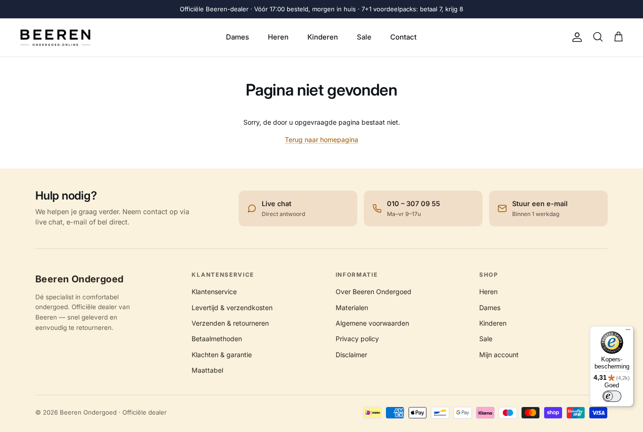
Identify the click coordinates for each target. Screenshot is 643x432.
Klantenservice (214, 292)
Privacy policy (357, 339)
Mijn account (499, 355)
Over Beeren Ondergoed (373, 292)
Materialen (352, 308)
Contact (403, 36)
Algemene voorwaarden (372, 323)
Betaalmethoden (217, 339)
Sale (364, 36)
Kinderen (322, 36)
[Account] (575, 37)
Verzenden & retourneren (230, 323)
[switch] (612, 396)
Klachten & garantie (222, 355)
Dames (237, 36)
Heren (278, 36)
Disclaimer (351, 355)
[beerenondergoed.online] (55, 37)
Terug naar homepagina (321, 140)
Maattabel (207, 370)
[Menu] (628, 331)
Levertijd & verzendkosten (232, 308)
